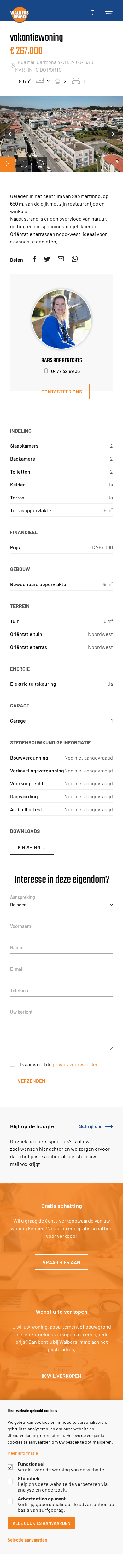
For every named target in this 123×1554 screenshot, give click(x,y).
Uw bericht (21, 1012)
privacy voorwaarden (76, 1064)
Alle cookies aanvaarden (41, 1523)
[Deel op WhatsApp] (75, 259)
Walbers (19, 14)
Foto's (7, 164)
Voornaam (20, 926)
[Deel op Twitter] (47, 260)
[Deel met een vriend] (61, 259)
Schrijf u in (91, 1125)
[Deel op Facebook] (34, 259)
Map (23, 164)
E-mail (17, 969)
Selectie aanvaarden (27, 1540)
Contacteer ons (61, 391)
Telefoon (19, 990)
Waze (39, 164)
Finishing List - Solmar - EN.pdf (36, 847)
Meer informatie (23, 1453)
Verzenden (31, 1080)
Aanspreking (22, 896)
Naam (16, 947)
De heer (18, 904)
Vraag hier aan (61, 1262)
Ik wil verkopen (61, 1375)
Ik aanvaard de (59, 1064)
